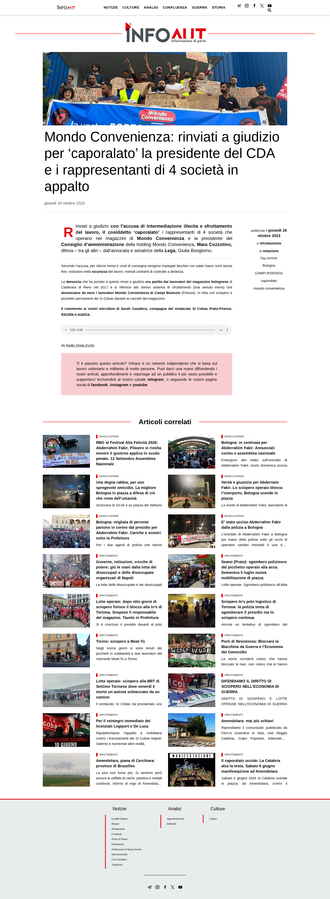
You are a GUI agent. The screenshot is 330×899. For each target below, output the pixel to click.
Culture (213, 819)
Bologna (269, 265)
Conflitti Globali (119, 819)
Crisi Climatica (119, 859)
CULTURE (130, 7)
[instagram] (247, 5)
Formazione (118, 844)
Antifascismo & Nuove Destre (127, 849)
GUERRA (199, 7)
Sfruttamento (270, 243)
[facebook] (254, 5)
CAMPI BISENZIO (269, 273)
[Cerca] (269, 10)
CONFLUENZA (175, 7)
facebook (99, 385)
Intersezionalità (119, 854)
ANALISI (151, 7)
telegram (156, 379)
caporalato (269, 281)
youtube (140, 385)
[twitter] (262, 5)
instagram (119, 385)
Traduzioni (117, 864)
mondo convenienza (269, 288)
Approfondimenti (175, 819)
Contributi (117, 834)
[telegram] (239, 5)
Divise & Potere (109, 436)
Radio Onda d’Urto (80, 345)
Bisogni (115, 824)
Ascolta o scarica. (75, 314)
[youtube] (269, 5)
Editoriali (171, 824)
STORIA (219, 7)
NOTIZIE (111, 7)
